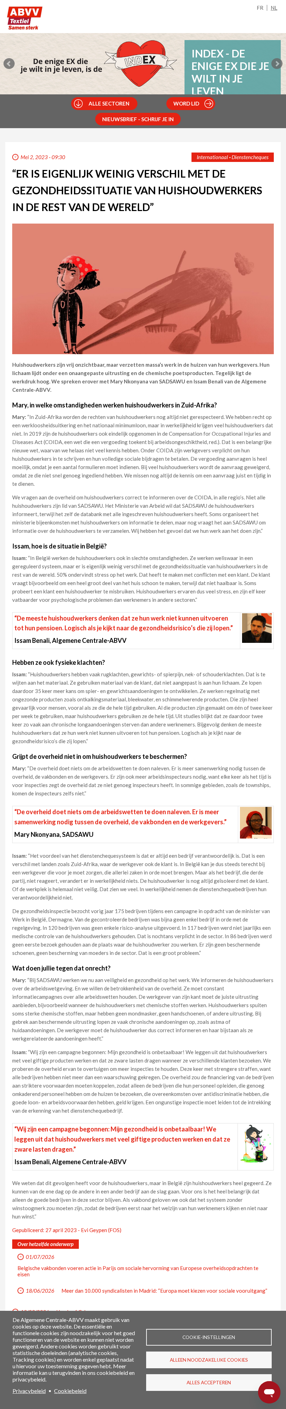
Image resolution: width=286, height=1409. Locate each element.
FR (260, 8)
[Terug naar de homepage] (24, 18)
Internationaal (212, 157)
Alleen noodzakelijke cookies (209, 1360)
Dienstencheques (250, 157)
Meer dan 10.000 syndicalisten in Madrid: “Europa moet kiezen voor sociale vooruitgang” (164, 1290)
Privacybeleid (29, 1390)
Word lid (186, 103)
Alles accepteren (209, 1382)
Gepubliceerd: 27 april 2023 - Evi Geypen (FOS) (66, 1230)
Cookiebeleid (70, 1390)
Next (277, 63)
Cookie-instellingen (208, 1337)
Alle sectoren (109, 103)
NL (274, 8)
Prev (9, 63)
